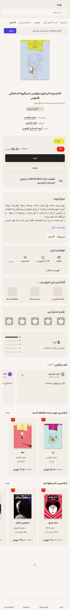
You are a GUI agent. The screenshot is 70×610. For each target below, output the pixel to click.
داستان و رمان (25, 22)
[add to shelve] (57, 291)
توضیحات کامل (58, 227)
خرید (35, 158)
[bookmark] (43, 85)
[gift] (35, 85)
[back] (65, 4)
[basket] (12, 4)
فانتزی (13, 22)
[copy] (7, 181)
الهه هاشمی (31, 123)
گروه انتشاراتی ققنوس (32, 128)
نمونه (35, 168)
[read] (12, 291)
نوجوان (37, 22)
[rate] (61, 321)
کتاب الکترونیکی (50, 22)
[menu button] (4, 4)
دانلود (11, 30)
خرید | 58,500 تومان (35, 606)
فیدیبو (64, 22)
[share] (27, 85)
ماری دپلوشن (30, 117)
